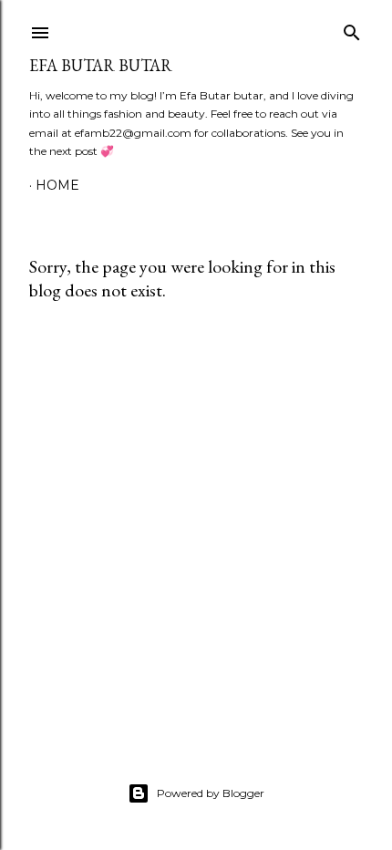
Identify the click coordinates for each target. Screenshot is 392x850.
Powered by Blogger (210, 793)
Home (57, 185)
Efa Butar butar (100, 65)
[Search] (352, 29)
